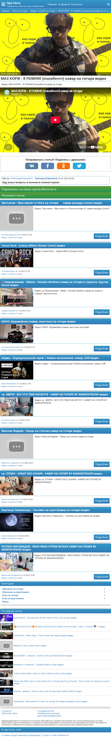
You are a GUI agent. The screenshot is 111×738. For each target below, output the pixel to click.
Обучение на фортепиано (15, 592)
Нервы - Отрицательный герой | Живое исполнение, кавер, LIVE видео (50, 358)
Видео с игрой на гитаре (11, 237)
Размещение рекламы (49, 713)
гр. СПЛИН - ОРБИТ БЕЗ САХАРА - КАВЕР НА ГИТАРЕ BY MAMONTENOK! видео (51, 473)
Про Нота (13, 3)
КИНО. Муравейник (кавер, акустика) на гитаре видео (38, 321)
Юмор (5, 601)
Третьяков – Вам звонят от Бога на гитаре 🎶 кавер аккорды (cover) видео (51, 203)
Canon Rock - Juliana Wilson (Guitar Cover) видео (33, 245)
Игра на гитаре (10, 595)
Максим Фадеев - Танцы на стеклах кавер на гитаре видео (41, 431)
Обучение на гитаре (12, 589)
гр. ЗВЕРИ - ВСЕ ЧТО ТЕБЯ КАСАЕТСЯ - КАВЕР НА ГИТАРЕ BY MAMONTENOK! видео (54, 394)
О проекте (64, 4)
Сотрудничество (46, 711)
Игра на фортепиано (13, 598)
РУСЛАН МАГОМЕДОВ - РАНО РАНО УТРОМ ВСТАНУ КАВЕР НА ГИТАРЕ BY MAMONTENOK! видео (48, 548)
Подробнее (101, 236)
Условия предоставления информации (20, 735)
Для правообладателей (49, 716)
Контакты (76, 4)
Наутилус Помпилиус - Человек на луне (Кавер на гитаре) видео (45, 510)
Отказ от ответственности (56, 735)
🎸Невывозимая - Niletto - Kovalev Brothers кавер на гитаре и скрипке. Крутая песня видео (54, 283)
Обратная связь (9, 713)
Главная (52, 4)
